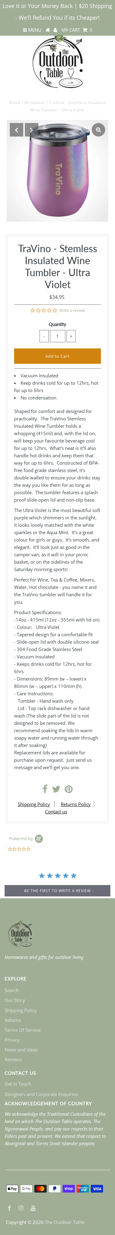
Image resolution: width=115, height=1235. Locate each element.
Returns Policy (76, 804)
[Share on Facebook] (45, 791)
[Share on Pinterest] (69, 791)
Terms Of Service (22, 1030)
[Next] (31, 130)
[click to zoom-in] (98, 130)
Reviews (13, 1059)
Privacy (12, 1040)
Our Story (15, 1000)
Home (15, 102)
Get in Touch (18, 1084)
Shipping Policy (34, 804)
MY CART (77, 30)
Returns (13, 1020)
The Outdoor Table (64, 1222)
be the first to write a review (57, 890)
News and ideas (21, 1049)
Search (12, 990)
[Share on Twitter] (56, 791)
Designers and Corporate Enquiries (41, 1094)
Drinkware (35, 102)
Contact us (56, 811)
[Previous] (16, 130)
